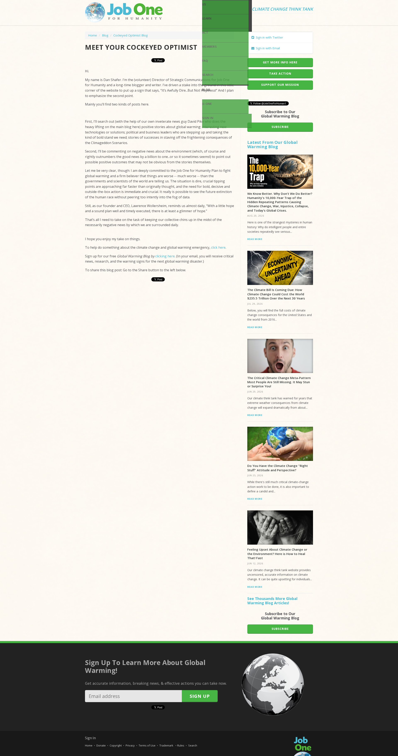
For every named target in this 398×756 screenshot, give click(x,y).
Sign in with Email (267, 48)
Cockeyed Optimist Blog (130, 35)
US (204, 4)
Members (209, 46)
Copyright (116, 745)
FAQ (205, 61)
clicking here (165, 256)
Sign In (207, 118)
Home (92, 35)
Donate (101, 745)
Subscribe (280, 127)
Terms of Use (147, 745)
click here (218, 247)
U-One (207, 104)
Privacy (130, 745)
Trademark (166, 745)
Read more (254, 239)
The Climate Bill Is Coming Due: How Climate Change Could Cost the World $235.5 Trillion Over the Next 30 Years (276, 294)
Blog (206, 90)
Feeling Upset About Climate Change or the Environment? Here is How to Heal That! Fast (277, 553)
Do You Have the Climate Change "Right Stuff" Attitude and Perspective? (277, 468)
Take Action (280, 73)
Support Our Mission (280, 85)
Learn (206, 18)
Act (205, 32)
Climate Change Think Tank (282, 9)
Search (208, 75)
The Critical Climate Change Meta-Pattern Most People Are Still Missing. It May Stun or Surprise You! (279, 382)
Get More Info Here (280, 62)
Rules (180, 745)
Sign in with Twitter (269, 37)
